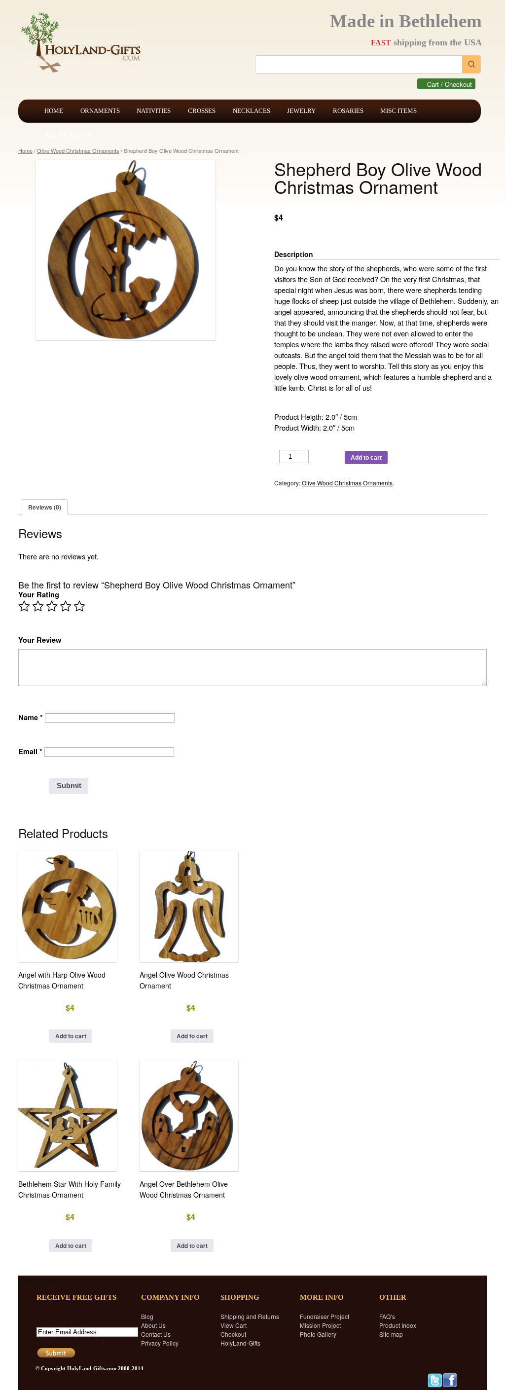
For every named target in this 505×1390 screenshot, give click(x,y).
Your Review (39, 640)
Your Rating (38, 594)
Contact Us (156, 1334)
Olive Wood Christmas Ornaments (78, 150)
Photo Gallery (318, 1334)
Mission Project (320, 1325)
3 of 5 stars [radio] (52, 606)
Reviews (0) (44, 507)
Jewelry (301, 110)
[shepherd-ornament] (130, 250)
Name (30, 717)
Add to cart (366, 457)
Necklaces (251, 110)
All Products (67, 134)
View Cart (233, 1325)
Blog (147, 1316)
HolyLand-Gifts (240, 1343)
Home (53, 110)
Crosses (202, 110)
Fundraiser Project (324, 1316)
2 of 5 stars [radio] (38, 606)
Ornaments (100, 110)
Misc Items (398, 110)
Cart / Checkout (449, 84)
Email (30, 751)
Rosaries (348, 110)
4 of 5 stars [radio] (66, 606)
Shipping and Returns (249, 1316)
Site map (391, 1334)
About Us (153, 1325)
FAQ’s (387, 1316)
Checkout (233, 1334)
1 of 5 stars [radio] (24, 606)
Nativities (154, 110)
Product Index (397, 1325)
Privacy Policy (160, 1343)
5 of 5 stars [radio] (79, 606)
